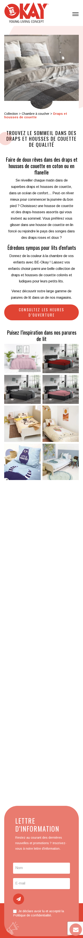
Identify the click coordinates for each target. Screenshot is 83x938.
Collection (11, 113)
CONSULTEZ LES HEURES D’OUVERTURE (41, 312)
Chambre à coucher (35, 113)
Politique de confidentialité (32, 915)
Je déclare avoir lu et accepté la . (38, 913)
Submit (18, 899)
